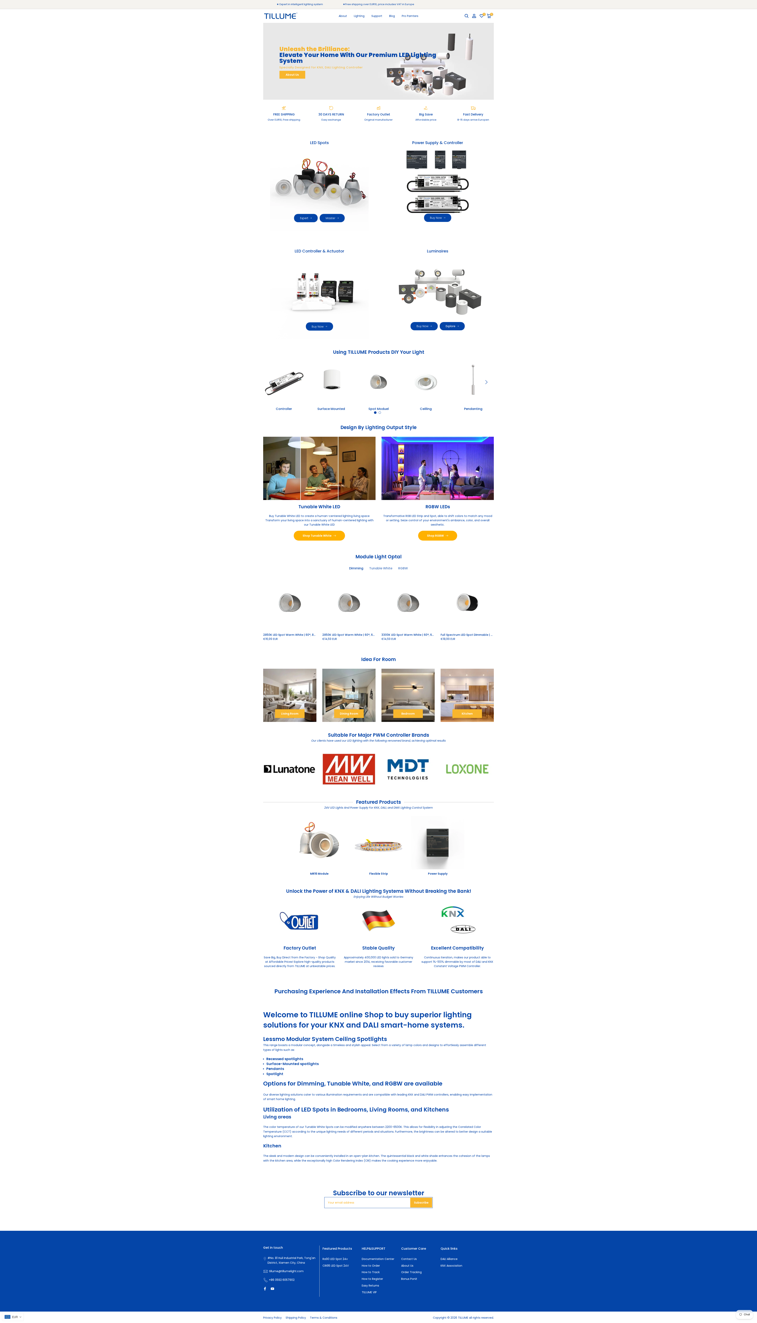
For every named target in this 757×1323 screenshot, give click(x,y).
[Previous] (271, 382)
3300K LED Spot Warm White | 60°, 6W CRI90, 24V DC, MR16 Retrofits (429, 635)
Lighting (359, 16)
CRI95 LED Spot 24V (336, 1266)
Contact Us (409, 1259)
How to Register (372, 1279)
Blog (392, 16)
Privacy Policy (272, 1318)
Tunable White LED (319, 507)
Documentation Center (378, 1259)
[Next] (486, 382)
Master (330, 218)
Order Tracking (411, 1272)
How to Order (371, 1266)
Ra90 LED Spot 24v (335, 1259)
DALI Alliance (449, 1259)
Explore (450, 326)
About (343, 16)
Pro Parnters (410, 16)
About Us (292, 75)
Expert (304, 218)
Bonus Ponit (409, 1279)
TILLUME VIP (369, 1292)
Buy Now (436, 218)
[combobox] (13, 1317)
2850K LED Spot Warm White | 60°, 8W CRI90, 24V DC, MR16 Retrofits (311, 635)
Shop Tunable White (317, 536)
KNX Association (451, 1266)
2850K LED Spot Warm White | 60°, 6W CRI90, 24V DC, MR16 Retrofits (370, 635)
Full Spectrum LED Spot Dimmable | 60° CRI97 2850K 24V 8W (483, 635)
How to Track (371, 1272)
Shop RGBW (435, 536)
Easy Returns (370, 1286)
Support (376, 16)
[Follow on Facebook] (265, 1288)
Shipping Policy (296, 1318)
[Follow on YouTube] (272, 1288)
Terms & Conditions (323, 1318)
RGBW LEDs (437, 507)
